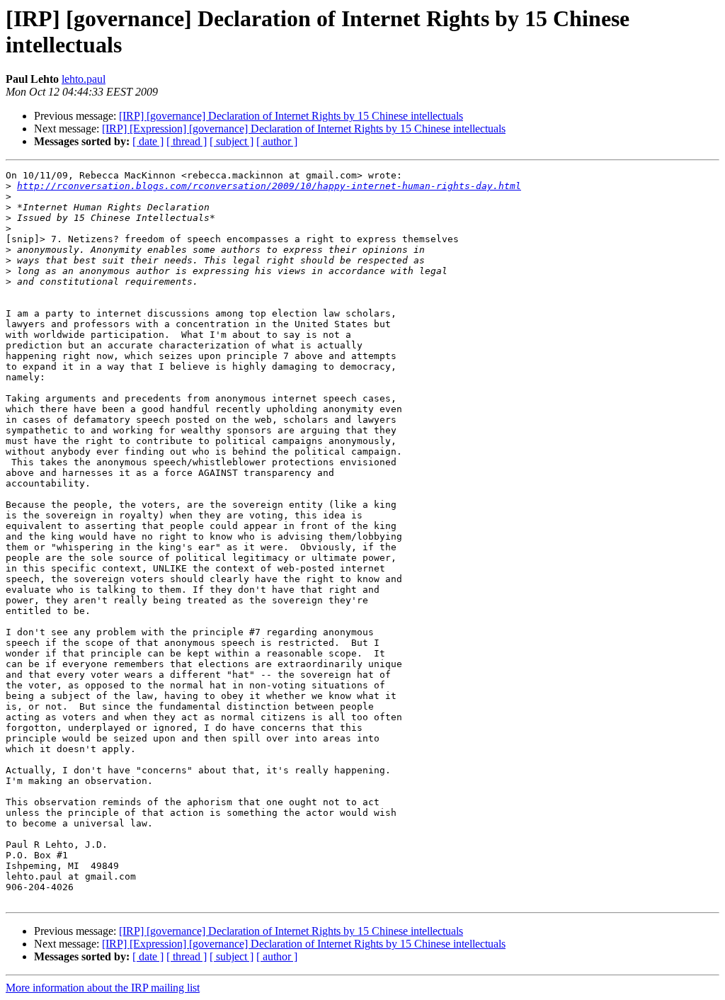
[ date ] (148, 141)
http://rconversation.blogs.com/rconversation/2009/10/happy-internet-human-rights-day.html (269, 186)
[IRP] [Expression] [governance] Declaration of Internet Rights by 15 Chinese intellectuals (304, 129)
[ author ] (276, 141)
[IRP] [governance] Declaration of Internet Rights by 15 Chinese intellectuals (291, 116)
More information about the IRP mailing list (103, 988)
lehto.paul (83, 79)
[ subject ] (231, 141)
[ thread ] (186, 141)
